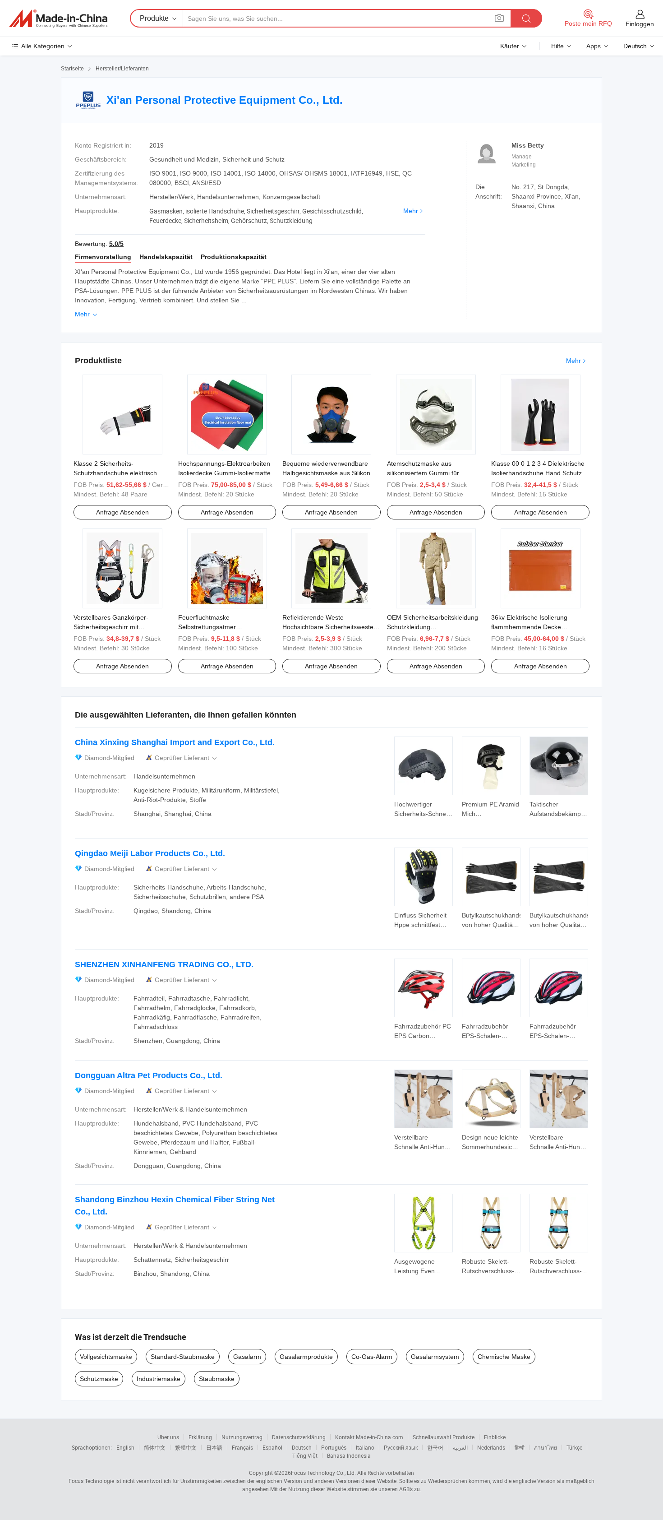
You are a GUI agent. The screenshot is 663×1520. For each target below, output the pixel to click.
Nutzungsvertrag (241, 1437)
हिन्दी (520, 1447)
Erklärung (200, 1437)
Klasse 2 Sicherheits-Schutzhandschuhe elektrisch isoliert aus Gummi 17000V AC (117, 473)
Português (333, 1447)
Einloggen (640, 24)
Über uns (168, 1437)
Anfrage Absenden (122, 512)
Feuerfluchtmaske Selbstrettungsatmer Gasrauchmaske (207, 627)
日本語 (214, 1447)
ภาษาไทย (545, 1447)
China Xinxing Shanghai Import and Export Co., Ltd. (175, 742)
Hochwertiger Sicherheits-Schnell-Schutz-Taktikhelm (422, 814)
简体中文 (155, 1447)
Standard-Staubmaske (183, 1356)
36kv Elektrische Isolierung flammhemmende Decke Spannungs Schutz (529, 627)
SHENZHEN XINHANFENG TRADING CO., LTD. (164, 964)
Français (242, 1447)
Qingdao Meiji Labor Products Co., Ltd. (150, 853)
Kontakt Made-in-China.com (369, 1437)
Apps (593, 46)
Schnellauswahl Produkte (443, 1437)
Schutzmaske (99, 1378)
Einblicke (495, 1437)
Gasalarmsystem (435, 1356)
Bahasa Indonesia (349, 1455)
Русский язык (401, 1447)
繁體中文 (186, 1447)
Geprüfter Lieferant (186, 758)
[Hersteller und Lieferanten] (58, 18)
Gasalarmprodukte (306, 1356)
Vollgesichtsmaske (106, 1356)
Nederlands (491, 1447)
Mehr (410, 210)
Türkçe (574, 1447)
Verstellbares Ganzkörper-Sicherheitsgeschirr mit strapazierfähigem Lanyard (112, 627)
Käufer (509, 46)
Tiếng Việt (305, 1455)
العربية (460, 1447)
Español (272, 1447)
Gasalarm (247, 1356)
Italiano (365, 1447)
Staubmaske (217, 1378)
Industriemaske (158, 1378)
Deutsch (302, 1447)
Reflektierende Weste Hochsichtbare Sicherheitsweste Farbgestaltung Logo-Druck (327, 627)
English (125, 1447)
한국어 (435, 1447)
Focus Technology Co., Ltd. (323, 1472)
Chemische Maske (504, 1356)
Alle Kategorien (42, 46)
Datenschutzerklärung (299, 1437)
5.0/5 (116, 243)
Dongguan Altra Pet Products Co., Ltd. (148, 1075)
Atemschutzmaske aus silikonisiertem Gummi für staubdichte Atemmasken (423, 473)
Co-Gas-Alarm (371, 1356)
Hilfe (557, 46)
